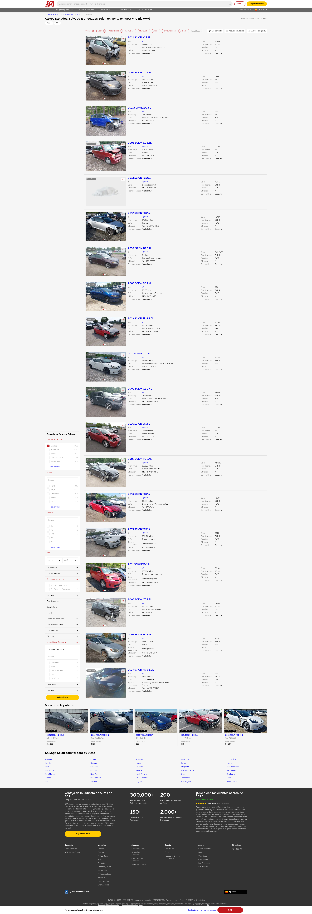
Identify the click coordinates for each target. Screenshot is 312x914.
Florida (48, 763)
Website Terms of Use (112, 905)
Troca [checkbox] (53, 454)
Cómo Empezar (123, 9)
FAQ (200, 852)
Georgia (93, 763)
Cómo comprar (204, 849)
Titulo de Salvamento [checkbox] (59, 585)
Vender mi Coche (145, 9)
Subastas (104, 9)
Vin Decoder (203, 867)
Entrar (239, 4)
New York (94, 774)
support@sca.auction (143, 900)
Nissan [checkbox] (53, 501)
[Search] (229, 3)
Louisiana (139, 767)
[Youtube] (245, 849)
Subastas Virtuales (86, 9)
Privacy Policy (102, 905)
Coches (88, 31)
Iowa (47, 767)
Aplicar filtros (62, 697)
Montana (93, 770)
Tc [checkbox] (52, 526)
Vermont (93, 782)
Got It (230, 910)
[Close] (247, 910)
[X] (241, 849)
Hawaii (138, 763)
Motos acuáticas (104, 874)
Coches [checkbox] (54, 446)
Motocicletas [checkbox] (56, 450)
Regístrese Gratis (83, 834)
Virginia (183, 31)
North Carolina (141, 774)
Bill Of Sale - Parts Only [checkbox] (60, 589)
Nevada (139, 770)
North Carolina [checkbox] (57, 670)
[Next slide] (202, 31)
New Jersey (231, 770)
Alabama (48, 759)
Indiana (229, 763)
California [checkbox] (55, 663)
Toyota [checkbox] (53, 490)
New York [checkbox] (55, 678)
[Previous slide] (86, 31)
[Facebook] (237, 849)
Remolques (102, 870)
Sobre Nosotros (71, 849)
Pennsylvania (168, 31)
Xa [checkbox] (52, 542)
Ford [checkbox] (53, 486)
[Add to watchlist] (123, 39)
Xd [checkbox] (52, 530)
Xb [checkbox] (52, 538)
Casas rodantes (104, 852)
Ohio (155, 31)
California (185, 759)
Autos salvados (67, 14)
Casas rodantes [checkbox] (57, 458)
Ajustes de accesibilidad (79, 892)
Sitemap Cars (103, 885)
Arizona (93, 759)
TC (57, 23)
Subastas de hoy (138, 849)
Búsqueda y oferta (63, 9)
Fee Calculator (204, 863)
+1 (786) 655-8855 (114, 900)
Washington (186, 782)
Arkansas (139, 759)
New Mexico (50, 774)
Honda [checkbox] (53, 498)
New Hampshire (187, 770)
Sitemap (141, 905)
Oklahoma (231, 774)
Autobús (101, 863)
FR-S (49, 23)
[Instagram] (233, 849)
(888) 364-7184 (128, 900)
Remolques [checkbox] (55, 461)
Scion (79, 14)
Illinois (183, 763)
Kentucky (129, 31)
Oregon (48, 778)
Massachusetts (233, 767)
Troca (100, 860)
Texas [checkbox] (53, 667)
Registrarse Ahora (257, 4)
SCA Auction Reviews (73, 852)
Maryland (143, 31)
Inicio (47, 9)
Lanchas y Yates (104, 867)
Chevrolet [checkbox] (55, 494)
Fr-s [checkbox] (52, 534)
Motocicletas (103, 856)
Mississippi (49, 770)
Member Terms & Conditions (130, 905)
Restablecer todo (198, 31)
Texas (229, 778)
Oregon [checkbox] (54, 674)
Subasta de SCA (51, 14)
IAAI (208, 905)
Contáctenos (203, 860)
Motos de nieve (104, 881)
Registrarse (169, 849)
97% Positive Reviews (204, 800)
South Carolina (142, 778)
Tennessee (185, 778)
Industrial (101, 878)
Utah (47, 782)
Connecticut (231, 759)
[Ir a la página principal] (49, 4)
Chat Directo (203, 856)
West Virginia (113, 31)
